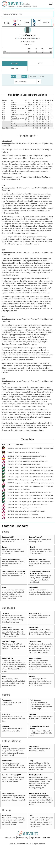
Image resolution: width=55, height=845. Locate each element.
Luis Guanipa (27, 35)
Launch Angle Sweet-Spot (11, 559)
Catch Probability (8, 793)
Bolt (31, 815)
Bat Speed (5, 613)
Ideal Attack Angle (8, 642)
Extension (5, 726)
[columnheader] (6, 100)
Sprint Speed (6, 815)
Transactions (27, 439)
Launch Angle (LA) (35, 537)
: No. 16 (27, 44)
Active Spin (6, 714)
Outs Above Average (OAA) (11, 775)
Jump (31, 761)
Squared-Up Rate (35, 658)
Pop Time (5, 746)
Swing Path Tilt (7, 658)
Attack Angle (33, 627)
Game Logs (14, 68)
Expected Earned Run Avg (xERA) (39, 727)
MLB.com (46, 837)
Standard (14, 64)
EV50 (4, 587)
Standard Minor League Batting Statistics (27, 94)
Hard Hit (32, 547)
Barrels (4, 547)
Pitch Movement (35, 700)
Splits (40, 64)
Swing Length (7, 627)
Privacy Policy (23, 837)
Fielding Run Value (35, 775)
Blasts (4, 676)
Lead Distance (7, 761)
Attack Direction (35, 642)
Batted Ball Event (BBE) (37, 559)
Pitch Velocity (7, 700)
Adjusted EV (33, 587)
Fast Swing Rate (35, 613)
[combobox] (27, 14)
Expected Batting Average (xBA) (13, 571)
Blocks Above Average (37, 793)
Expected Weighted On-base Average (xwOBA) (40, 572)
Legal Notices (35, 837)
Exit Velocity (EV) (8, 537)
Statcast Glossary (15, 525)
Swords (32, 676)
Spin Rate (32, 714)
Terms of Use (10, 837)
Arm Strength (34, 746)
